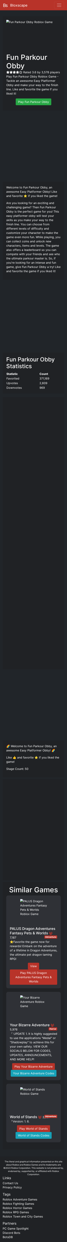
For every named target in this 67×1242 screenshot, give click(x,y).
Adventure (50, 937)
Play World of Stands (33, 1128)
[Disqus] (33, 831)
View (33, 966)
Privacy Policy (12, 1187)
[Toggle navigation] (59, 5)
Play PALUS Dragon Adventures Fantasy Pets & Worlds (33, 977)
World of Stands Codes (33, 1135)
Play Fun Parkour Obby (33, 102)
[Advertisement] (33, 145)
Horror (52, 1028)
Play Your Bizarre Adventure (33, 1066)
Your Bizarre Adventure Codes (33, 1073)
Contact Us (10, 1183)
